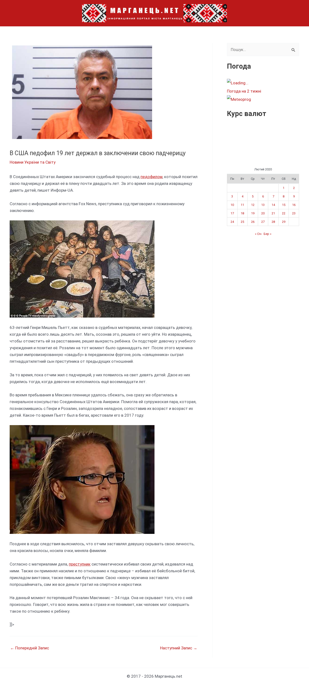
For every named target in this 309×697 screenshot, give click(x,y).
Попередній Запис (29, 648)
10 (232, 205)
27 (263, 222)
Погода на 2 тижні (244, 91)
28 (273, 222)
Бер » (267, 234)
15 (283, 205)
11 (242, 205)
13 (263, 205)
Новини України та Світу (33, 162)
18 (242, 213)
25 (242, 222)
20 (263, 213)
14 (273, 205)
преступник (80, 564)
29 (283, 222)
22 (283, 213)
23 (293, 213)
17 (232, 213)
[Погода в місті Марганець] (263, 83)
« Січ (258, 234)
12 (252, 205)
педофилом (151, 176)
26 (252, 222)
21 (273, 213)
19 (252, 213)
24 (232, 222)
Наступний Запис (178, 648)
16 (293, 205)
